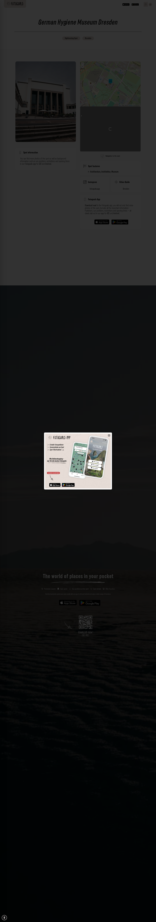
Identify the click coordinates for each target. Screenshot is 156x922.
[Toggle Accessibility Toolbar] (4, 917)
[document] (78, 461)
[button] (109, 435)
